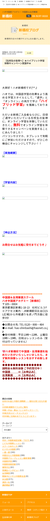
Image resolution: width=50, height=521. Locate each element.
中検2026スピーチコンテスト (15, 413)
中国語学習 (7, 461)
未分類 (40, 1)
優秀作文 (6, 467)
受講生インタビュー (11, 470)
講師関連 (6, 485)
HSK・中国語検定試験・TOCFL (16, 440)
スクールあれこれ (10, 446)
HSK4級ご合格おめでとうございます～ (19, 416)
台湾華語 (6, 473)
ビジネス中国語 (9, 449)
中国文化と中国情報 (11, 455)
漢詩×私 (6, 482)
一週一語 (6, 452)
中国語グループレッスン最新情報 (16, 458)
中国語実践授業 (9, 464)
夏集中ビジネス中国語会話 (14, 476)
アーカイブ (7, 425)
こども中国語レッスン (12, 443)
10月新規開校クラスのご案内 (15, 407)
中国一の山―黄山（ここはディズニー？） (20, 410)
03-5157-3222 (40, 16)
